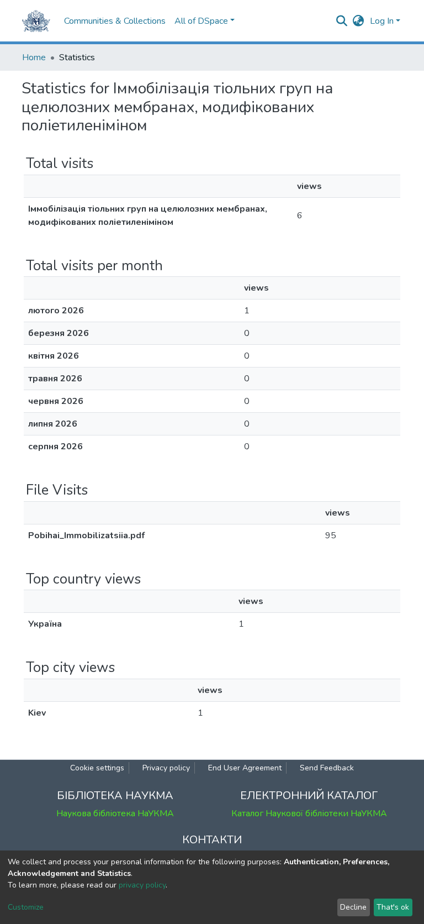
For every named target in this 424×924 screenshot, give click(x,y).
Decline (353, 907)
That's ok (393, 907)
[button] (358, 21)
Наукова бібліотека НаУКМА (115, 813)
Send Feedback (327, 768)
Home (34, 57)
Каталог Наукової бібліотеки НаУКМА (309, 813)
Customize (26, 907)
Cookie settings (97, 768)
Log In (382, 21)
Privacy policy (166, 768)
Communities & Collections (115, 21)
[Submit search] (342, 21)
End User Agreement (245, 768)
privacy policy (142, 885)
